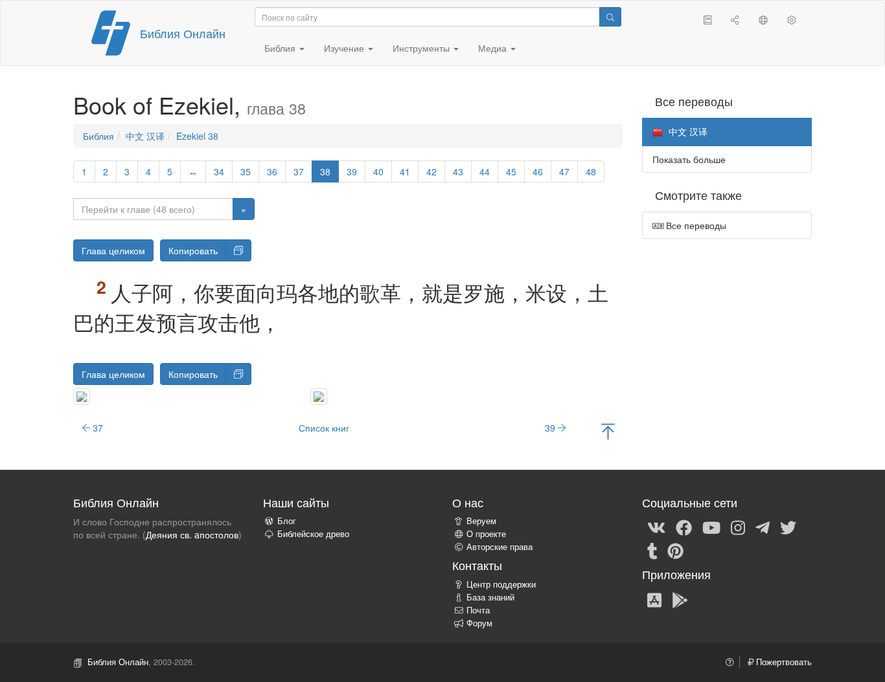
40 (378, 171)
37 (298, 171)
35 (245, 171)
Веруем (481, 521)
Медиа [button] (493, 47)
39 (352, 171)
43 (458, 171)
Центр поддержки (501, 584)
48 (591, 171)
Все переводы (694, 225)
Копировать (193, 250)
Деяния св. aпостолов (192, 534)
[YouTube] (711, 526)
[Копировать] (238, 250)
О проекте (486, 534)
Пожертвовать (782, 662)
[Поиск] (610, 17)
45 (511, 171)
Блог (286, 521)
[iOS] (654, 599)
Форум (479, 623)
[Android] (680, 599)
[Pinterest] (675, 550)
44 (484, 171)
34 (219, 171)
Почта (478, 610)
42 (431, 171)
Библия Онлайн (182, 33)
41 (405, 171)
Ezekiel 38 (197, 135)
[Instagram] (738, 526)
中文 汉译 (145, 135)
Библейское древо (313, 534)
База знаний (490, 597)
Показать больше (689, 159)
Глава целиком (113, 250)
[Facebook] (684, 526)
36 (272, 171)
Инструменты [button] (422, 47)
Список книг (324, 427)
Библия (98, 135)
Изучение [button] (345, 47)
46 (538, 171)
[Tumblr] (652, 550)
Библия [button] (281, 47)
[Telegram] (762, 526)
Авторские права (499, 547)
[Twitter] (788, 526)
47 (564, 171)
